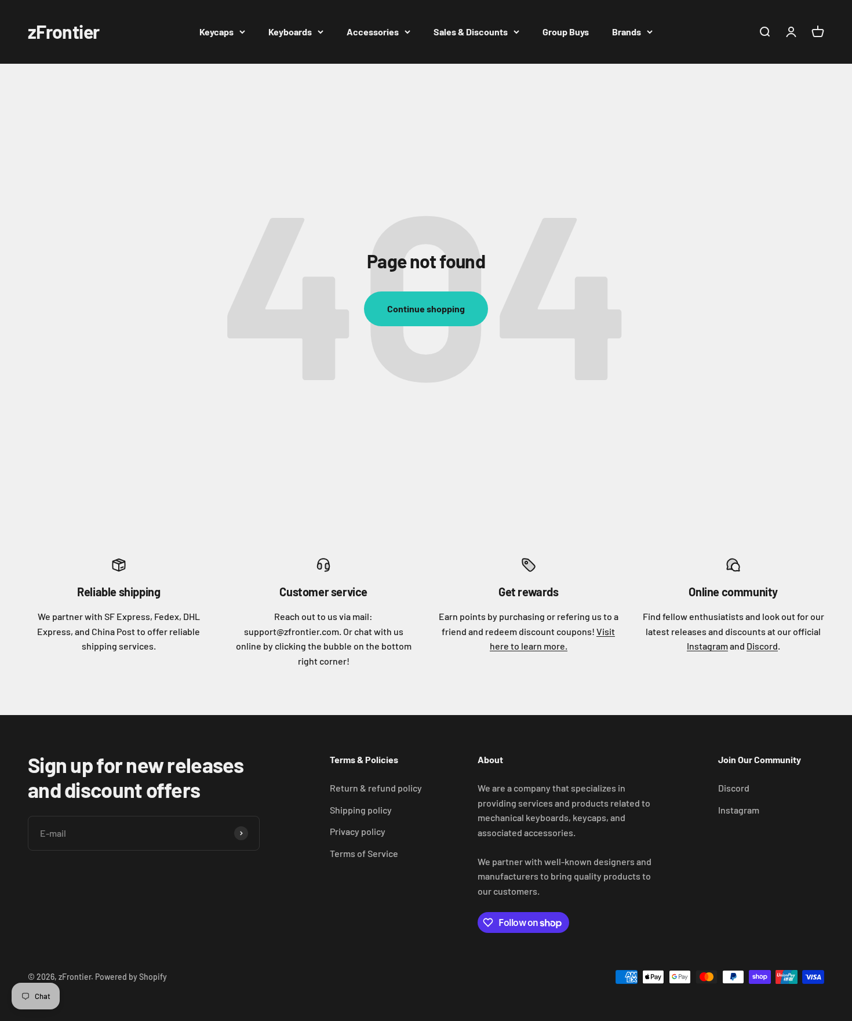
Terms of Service (364, 853)
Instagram (707, 645)
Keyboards (290, 31)
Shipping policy (361, 809)
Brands (626, 31)
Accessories (373, 31)
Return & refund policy (376, 787)
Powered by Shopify (131, 977)
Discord (762, 645)
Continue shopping (426, 308)
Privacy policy (357, 831)
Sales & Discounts (471, 31)
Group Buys (565, 31)
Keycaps (216, 31)
